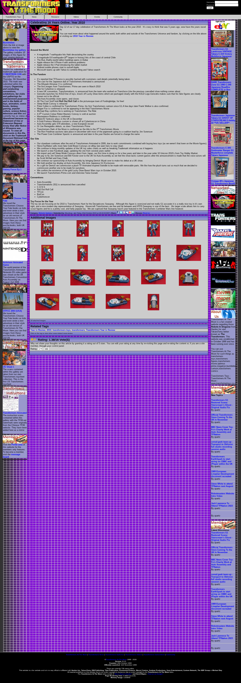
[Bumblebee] (11, 40)
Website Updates (45, 213)
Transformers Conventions (154, 655)
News (34, 17)
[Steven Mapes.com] (223, 307)
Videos (76, 17)
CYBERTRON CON (12, 74)
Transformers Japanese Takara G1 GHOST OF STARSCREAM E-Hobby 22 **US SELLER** (223, 119)
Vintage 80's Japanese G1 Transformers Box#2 (223, 182)
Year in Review (37, 330)
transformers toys (61, 330)
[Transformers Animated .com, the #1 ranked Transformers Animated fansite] (223, 240)
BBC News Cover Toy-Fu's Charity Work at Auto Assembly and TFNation (222, 431)
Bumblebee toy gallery (14, 50)
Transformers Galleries (114, 655)
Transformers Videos (133, 655)
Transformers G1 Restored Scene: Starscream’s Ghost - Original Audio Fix (221, 404)
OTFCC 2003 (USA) (12, 311)
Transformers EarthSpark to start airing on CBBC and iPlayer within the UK (221, 460)
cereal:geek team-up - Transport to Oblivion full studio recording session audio (222, 445)
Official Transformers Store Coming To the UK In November (221, 417)
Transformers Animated (15, 413)
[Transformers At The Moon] (223, 209)
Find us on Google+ (155, 674)
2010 (49, 330)
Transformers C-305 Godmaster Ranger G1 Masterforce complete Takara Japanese (222, 151)
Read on (146, 213)
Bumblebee (8, 42)
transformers (78, 330)
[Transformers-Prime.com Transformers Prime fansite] (223, 224)
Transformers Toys (13, 17)
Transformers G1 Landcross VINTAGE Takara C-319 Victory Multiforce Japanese (221, 53)
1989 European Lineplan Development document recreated (222, 474)
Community (118, 17)
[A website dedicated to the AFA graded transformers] (223, 271)
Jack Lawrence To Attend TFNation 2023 (222, 504)
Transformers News (96, 655)
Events (97, 17)
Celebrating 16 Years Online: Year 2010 (57, 22)
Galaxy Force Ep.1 (12, 169)
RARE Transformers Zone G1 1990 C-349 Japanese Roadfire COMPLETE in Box (221, 86)
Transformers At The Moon (76, 655)
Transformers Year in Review (100, 330)
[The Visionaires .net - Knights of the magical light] (223, 287)
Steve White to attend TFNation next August (222, 485)
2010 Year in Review (83, 36)
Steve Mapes (120, 674)
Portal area (16, 444)
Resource (55, 17)
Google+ (128, 674)
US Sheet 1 (8, 367)
